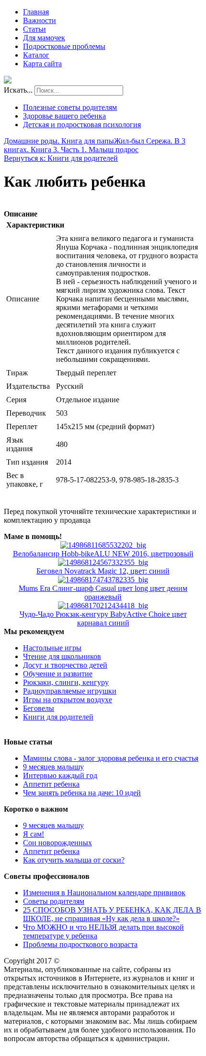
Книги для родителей (58, 717)
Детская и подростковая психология (82, 124)
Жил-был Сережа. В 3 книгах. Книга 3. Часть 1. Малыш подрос (94, 145)
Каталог (36, 55)
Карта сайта (42, 64)
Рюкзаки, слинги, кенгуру (66, 682)
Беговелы (38, 708)
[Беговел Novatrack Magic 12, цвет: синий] (103, 562)
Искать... (18, 90)
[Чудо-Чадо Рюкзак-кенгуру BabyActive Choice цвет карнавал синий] (103, 605)
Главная (36, 12)
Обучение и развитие (57, 674)
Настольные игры (52, 648)
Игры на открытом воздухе (67, 700)
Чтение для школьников (62, 656)
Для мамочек (44, 38)
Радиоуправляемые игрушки (69, 691)
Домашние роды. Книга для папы (59, 141)
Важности (39, 20)
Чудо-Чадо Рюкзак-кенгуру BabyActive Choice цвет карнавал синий (103, 618)
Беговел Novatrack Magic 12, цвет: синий (103, 571)
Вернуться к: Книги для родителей (61, 158)
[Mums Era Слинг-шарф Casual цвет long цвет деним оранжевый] (103, 580)
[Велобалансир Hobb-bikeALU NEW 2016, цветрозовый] (103, 545)
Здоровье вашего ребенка (64, 116)
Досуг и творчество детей (65, 665)
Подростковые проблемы (64, 46)
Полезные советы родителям (70, 107)
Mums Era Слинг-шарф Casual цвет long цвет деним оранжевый (103, 592)
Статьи (34, 29)
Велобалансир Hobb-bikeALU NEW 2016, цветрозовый (103, 554)
